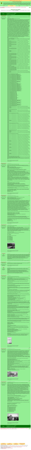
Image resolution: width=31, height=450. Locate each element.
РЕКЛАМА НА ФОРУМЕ (22, 443)
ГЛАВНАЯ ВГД (16, 444)
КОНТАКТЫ (16, 443)
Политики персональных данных (22, 446)
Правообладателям (4, 448)
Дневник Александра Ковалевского (21, 428)
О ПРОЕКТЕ (3, 443)
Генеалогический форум (3, 428)
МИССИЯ (10, 443)
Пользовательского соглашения (14, 446)
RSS (10, 447)
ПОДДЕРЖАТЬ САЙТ (9, 444)
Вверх (29, 15)
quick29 (3, 267)
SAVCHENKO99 (3, 253)
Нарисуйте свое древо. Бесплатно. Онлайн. (15, 0)
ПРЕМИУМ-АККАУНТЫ (3, 444)
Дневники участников (8, 428)
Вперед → (15, 13)
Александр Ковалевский (3, 15)
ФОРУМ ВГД (22, 444)
